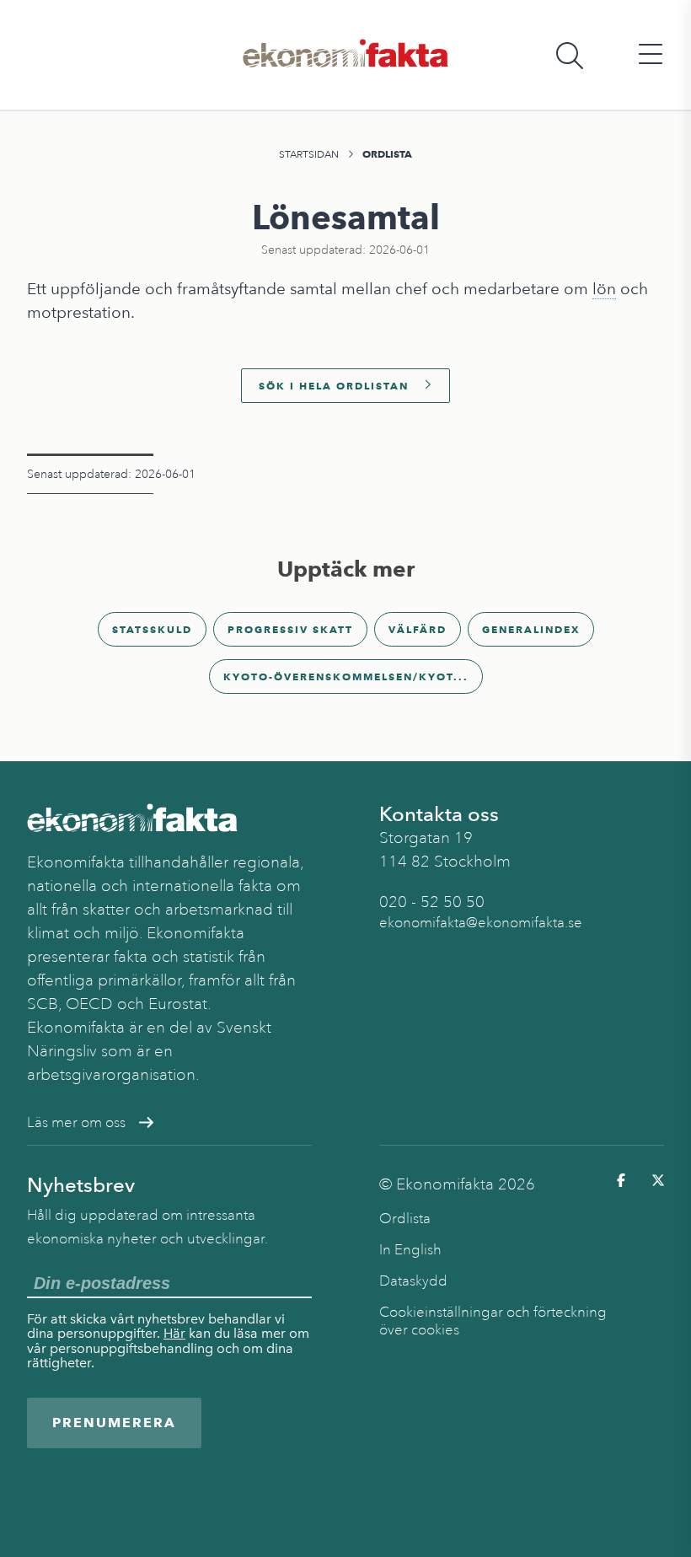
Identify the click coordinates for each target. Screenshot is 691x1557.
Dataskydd (413, 1281)
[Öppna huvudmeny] (650, 55)
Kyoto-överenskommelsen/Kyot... (346, 676)
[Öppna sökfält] (569, 55)
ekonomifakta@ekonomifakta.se (480, 923)
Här (174, 1333)
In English (410, 1250)
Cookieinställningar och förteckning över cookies (493, 1321)
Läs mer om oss (76, 1122)
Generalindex (531, 629)
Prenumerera (114, 1423)
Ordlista (387, 154)
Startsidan (309, 154)
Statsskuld (152, 629)
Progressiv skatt (290, 629)
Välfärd (417, 629)
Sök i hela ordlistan (334, 385)
